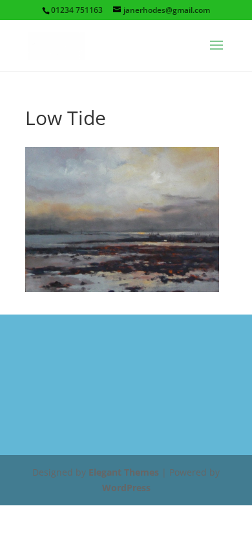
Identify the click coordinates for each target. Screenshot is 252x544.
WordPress (126, 487)
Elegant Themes (124, 472)
